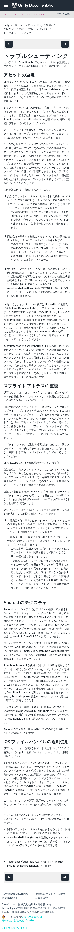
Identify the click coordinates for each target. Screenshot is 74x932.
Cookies (30, 920)
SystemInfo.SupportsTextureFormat (24, 710)
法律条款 (7, 920)
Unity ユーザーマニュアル (18, 25)
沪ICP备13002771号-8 (14, 928)
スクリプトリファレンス (32, 14)
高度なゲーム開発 (14, 29)
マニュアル (10, 14)
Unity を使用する (46, 25)
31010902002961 (32, 916)
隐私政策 (19, 920)
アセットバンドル (38, 29)
